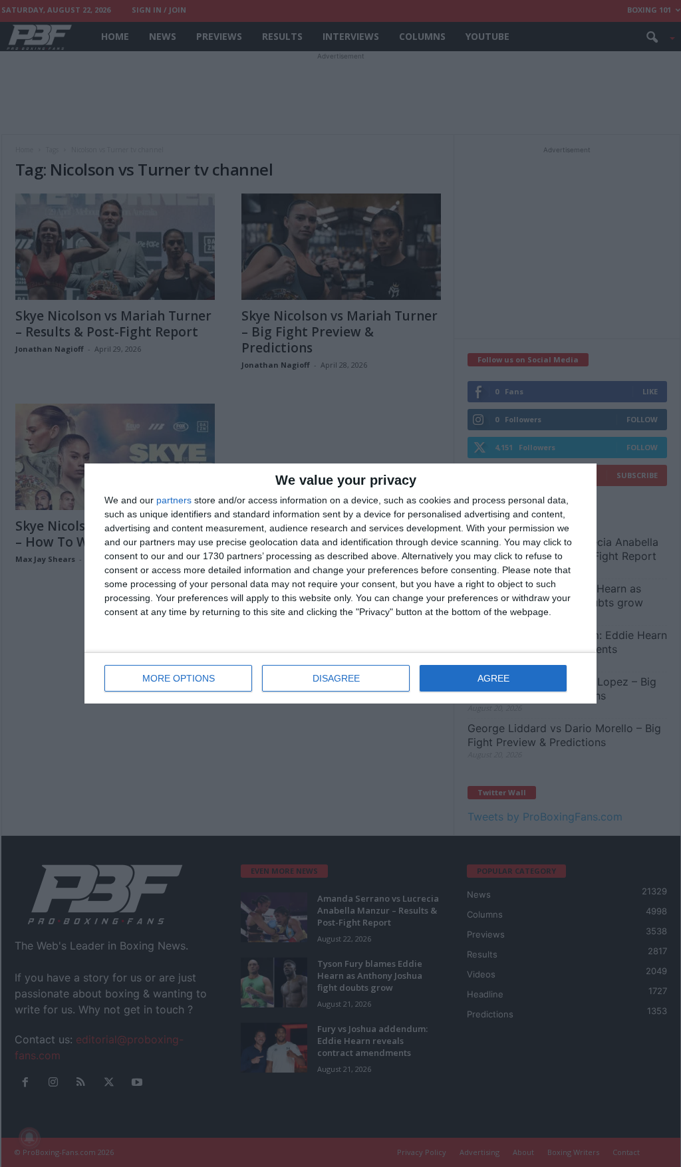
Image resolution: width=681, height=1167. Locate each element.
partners (174, 500)
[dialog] (340, 583)
